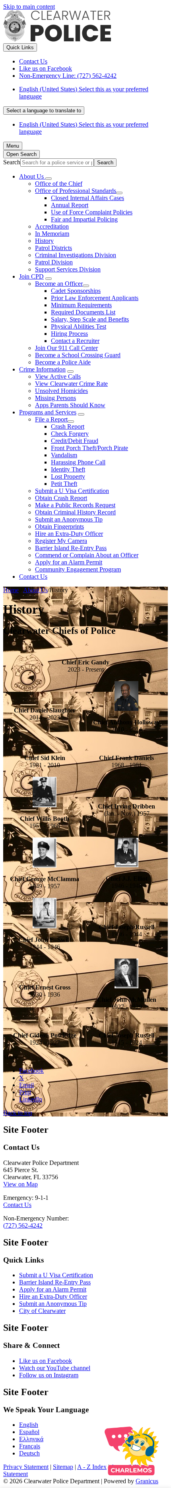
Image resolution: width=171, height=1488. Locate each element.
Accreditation (52, 226)
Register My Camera (61, 540)
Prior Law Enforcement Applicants (94, 298)
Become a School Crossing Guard (77, 355)
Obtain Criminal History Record (75, 512)
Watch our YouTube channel (54, 1368)
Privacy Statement (26, 1466)
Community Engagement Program (78, 569)
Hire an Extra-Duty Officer (69, 533)
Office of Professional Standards (75, 190)
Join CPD (31, 276)
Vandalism (64, 455)
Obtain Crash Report (61, 498)
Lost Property (68, 476)
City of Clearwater (42, 1310)
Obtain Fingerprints (59, 526)
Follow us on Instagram (48, 1375)
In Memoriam (52, 233)
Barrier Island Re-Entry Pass (71, 548)
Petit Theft (64, 483)
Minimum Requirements (81, 305)
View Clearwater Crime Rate (71, 383)
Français (29, 1446)
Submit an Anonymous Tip (69, 519)
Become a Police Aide (63, 362)
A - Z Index (92, 1466)
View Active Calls (58, 376)
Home (11, 590)
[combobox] (43, 110)
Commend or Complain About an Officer (86, 555)
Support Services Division (68, 269)
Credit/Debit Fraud (74, 440)
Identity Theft (68, 469)
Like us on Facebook (45, 1360)
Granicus (147, 1481)
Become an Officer (59, 283)
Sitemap (63, 1466)
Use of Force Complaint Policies (91, 212)
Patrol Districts (53, 247)
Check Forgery (70, 433)
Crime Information (42, 369)
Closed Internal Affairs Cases (87, 197)
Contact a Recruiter (75, 340)
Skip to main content (29, 6)
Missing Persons (55, 398)
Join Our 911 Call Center (66, 348)
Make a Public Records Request (75, 505)
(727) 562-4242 (23, 1225)
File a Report (51, 419)
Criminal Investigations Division (75, 255)
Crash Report (67, 426)
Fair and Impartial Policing (84, 219)
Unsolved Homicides (61, 390)
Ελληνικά (31, 1439)
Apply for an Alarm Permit (68, 562)
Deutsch (29, 1453)
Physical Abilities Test (78, 326)
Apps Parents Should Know (70, 405)
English (28, 1424)
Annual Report (69, 205)
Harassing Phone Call (78, 462)
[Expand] (48, 178)
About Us (35, 590)
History (44, 240)
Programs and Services (47, 412)
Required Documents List (83, 312)
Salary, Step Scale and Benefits (90, 319)
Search (11, 162)
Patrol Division (54, 262)
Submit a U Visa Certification (72, 490)
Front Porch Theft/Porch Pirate (89, 448)
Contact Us (33, 576)
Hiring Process (69, 333)
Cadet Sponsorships (76, 290)
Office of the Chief (58, 183)
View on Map (20, 1184)
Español (29, 1431)
